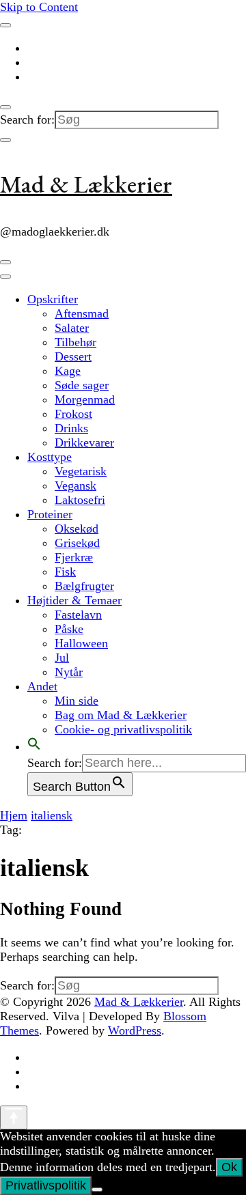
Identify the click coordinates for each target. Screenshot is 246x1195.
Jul (62, 657)
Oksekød (76, 528)
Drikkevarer (84, 442)
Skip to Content (39, 7)
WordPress (134, 1030)
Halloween (81, 643)
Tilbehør (75, 342)
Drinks (71, 428)
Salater (72, 328)
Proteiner (49, 514)
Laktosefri (80, 500)
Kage (68, 371)
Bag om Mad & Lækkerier (121, 715)
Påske (69, 629)
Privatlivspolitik (45, 1185)
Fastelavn (78, 614)
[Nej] (97, 1189)
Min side (76, 700)
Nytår (69, 672)
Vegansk (75, 485)
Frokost (73, 414)
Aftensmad (82, 313)
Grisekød (77, 543)
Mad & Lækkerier (86, 184)
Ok (229, 1167)
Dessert (73, 356)
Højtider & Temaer (74, 600)
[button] (34, 746)
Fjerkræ (74, 557)
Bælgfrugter (84, 586)
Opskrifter (52, 299)
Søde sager (82, 385)
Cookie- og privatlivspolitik (123, 729)
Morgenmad (85, 399)
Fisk (65, 571)
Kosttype (49, 457)
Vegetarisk (81, 471)
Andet (42, 686)
